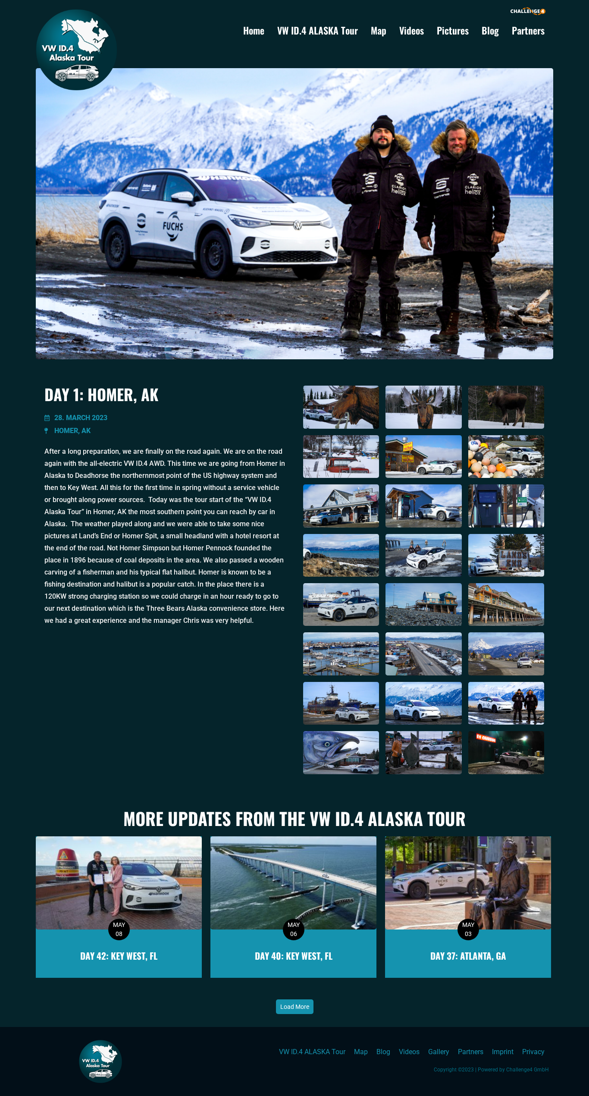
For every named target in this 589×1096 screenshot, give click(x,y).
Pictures (453, 30)
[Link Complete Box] (119, 907)
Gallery (438, 1052)
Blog (490, 30)
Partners (528, 30)
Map (378, 30)
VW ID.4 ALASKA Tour (317, 30)
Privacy (533, 1052)
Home (253, 30)
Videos (411, 30)
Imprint (503, 1052)
